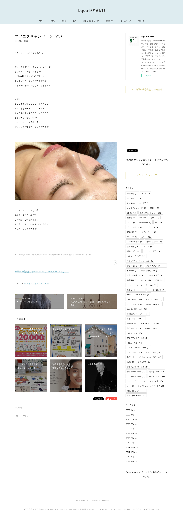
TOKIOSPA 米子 (154, 275)
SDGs (131, 213)
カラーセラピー (134, 265)
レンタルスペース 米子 (138, 203)
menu (53, 20)
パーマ (146, 280)
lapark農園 (145, 222)
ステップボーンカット (150, 213)
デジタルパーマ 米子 (138, 366)
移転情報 (132, 270)
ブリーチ (132, 237)
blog (64, 20)
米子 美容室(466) (33, 255)
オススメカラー (154, 299)
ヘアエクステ (134, 333)
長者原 (131, 217)
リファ (145, 193)
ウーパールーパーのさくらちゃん (141, 285)
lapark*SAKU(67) (57, 255)
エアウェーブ (134, 352)
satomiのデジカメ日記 (138, 323)
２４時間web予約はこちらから (147, 89)
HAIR (159, 280)
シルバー (132, 381)
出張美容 (132, 193)
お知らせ (151, 328)
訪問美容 (132, 280)
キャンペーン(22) (45, 255)
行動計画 (132, 232)
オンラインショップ (91, 20)
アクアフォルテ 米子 (137, 338)
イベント (147, 246)
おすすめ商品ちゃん (137, 309)
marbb (131, 222)
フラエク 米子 (152, 251)
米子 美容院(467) (21, 255)
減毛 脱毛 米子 (136, 391)
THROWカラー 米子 (137, 313)
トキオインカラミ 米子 (138, 347)
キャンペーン (134, 299)
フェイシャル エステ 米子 (151, 386)
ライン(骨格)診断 (156, 289)
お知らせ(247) (68, 255)
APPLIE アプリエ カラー (138, 294)
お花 (130, 362)
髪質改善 (132, 246)
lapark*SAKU (91, 10)
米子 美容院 (149, 270)
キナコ (155, 217)
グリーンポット (134, 227)
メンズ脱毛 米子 (136, 376)
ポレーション (134, 198)
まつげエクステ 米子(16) (82, 255)
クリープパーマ (134, 304)
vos (143, 217)
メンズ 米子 (153, 352)
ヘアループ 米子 (136, 256)
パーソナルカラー (136, 395)
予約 (74, 20)
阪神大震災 (144, 362)
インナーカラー (134, 241)
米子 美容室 (135, 275)
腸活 (158, 222)
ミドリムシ (152, 227)
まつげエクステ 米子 (152, 381)
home (41, 20)
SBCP (154, 208)
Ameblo (141, 20)
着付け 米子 (156, 371)
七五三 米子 (134, 342)
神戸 (130, 357)
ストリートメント (135, 289)
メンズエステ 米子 (155, 265)
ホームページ (126, 20)
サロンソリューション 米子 (140, 261)
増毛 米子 (133, 251)
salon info (110, 20)
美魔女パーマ (134, 328)
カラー (146, 237)
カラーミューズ (154, 241)
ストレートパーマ (135, 318)
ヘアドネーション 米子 (149, 357)
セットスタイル (157, 376)
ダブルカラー (148, 232)
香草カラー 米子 (136, 371)
